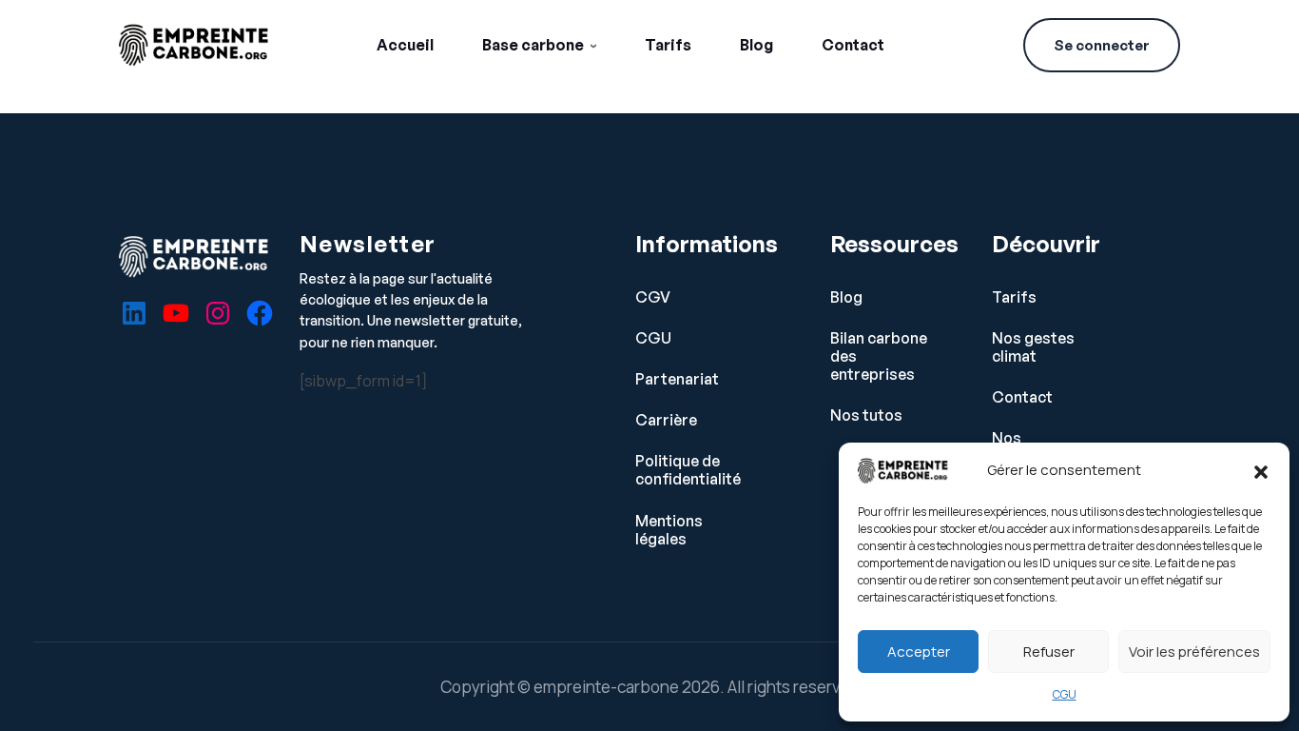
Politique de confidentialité (688, 470)
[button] (1260, 470)
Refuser (1049, 652)
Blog (756, 44)
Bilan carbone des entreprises (878, 356)
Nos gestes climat (1033, 347)
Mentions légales (669, 530)
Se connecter (1102, 45)
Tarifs (668, 44)
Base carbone (533, 44)
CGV (652, 297)
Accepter (918, 652)
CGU (1064, 694)
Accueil (405, 44)
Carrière (666, 420)
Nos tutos (866, 415)
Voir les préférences (1194, 652)
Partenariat (677, 379)
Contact (853, 44)
